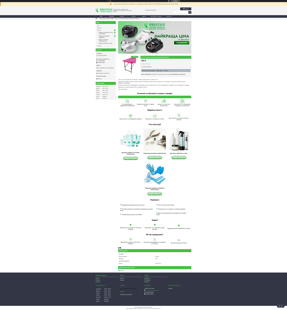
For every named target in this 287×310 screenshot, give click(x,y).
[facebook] (118, 248)
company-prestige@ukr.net (103, 59)
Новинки (111, 16)
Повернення (148, 280)
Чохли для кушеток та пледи (107, 18)
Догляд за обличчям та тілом (105, 43)
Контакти (168, 16)
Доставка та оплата (156, 16)
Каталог (122, 16)
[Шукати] (189, 12)
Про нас (133, 16)
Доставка (147, 278)
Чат (282, 306)
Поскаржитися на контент (143, 308)
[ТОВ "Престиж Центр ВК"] (104, 12)
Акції (101, 16)
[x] (120, 248)
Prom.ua (150, 307)
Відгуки (144, 16)
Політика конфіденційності (155, 308)
